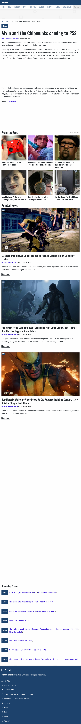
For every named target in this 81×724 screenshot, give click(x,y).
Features (33, 7)
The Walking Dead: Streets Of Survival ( (25, 629)
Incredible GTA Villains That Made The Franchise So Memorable (65, 164)
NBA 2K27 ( (13, 593)
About (5, 708)
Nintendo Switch (47, 629)
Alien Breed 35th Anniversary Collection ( (25, 659)
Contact (6, 703)
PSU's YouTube (9, 685)
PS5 (9, 7)
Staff (5, 712)
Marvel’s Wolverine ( (17, 621)
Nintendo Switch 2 (25, 593)
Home (3, 7)
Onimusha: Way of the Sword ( (21, 611)
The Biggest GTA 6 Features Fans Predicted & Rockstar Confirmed (40, 163)
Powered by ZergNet (74, 132)
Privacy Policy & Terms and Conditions (18, 694)
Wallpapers (67, 7)
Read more (5, 274)
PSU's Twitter (8, 690)
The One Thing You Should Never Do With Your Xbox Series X (66, 198)
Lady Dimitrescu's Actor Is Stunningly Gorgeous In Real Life (13, 198)
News (24, 7)
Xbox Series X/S (49, 593)
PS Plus (17, 7)
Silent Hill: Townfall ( (17, 640)
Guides (41, 7)
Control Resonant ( (16, 650)
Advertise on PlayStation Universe (17, 699)
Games (58, 7)
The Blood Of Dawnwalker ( (20, 602)
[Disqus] (40, 500)
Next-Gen (12, 101)
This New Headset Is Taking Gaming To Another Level (38, 198)
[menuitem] (3, 7)
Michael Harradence (9, 38)
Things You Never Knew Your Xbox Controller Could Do (13, 163)
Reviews (49, 7)
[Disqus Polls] (40, 449)
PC (35, 593)
